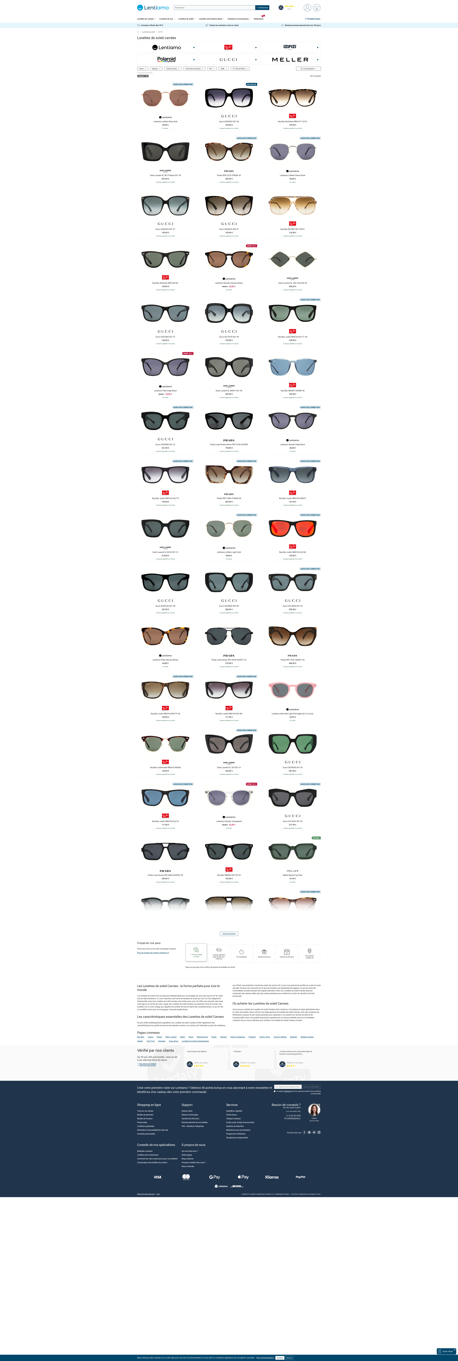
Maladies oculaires (145, 1151)
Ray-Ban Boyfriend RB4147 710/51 (292, 122)
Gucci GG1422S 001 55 (292, 821)
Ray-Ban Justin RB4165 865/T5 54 (165, 714)
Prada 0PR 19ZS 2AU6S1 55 (292, 660)
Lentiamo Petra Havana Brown (165, 660)
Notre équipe (187, 1155)
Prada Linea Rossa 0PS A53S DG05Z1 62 (228, 660)
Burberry (293, 1037)
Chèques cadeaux (233, 1118)
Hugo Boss (173, 1041)
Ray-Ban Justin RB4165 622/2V (165, 821)
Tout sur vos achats (145, 1111)
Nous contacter (188, 1166)
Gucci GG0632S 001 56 (229, 122)
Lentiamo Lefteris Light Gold (229, 552)
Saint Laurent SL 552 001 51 (229, 767)
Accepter (280, 1358)
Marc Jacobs (171, 1037)
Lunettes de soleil (148, 32)
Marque (155, 69)
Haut (158, 1194)
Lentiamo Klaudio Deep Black (292, 445)
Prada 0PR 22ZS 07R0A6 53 (229, 175)
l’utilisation (288, 1091)
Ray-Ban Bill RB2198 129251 (293, 229)
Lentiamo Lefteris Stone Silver (292, 175)
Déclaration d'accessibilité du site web (152, 1130)
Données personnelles (146, 1134)
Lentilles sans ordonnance (148, 1155)
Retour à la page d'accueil (145, 1194)
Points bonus (231, 1115)
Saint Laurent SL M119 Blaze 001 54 (165, 175)
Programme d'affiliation (236, 1134)
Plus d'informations (265, 1357)
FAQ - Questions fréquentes (193, 1126)
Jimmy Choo (264, 1037)
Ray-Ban (140, 1037)
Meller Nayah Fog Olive (292, 875)
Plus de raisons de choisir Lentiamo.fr (153, 952)
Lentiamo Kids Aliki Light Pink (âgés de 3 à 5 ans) (292, 714)
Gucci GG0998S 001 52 (165, 445)
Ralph (182, 1037)
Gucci (191, 1037)
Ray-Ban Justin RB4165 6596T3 (292, 498)
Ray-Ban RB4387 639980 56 (292, 391)
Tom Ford (150, 1041)
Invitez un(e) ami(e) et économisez (240, 1122)
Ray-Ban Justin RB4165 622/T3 (165, 498)
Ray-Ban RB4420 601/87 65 (229, 875)
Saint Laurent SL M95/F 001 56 (229, 391)
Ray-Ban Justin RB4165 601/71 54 (292, 337)
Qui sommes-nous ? (190, 1151)
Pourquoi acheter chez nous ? (194, 1162)
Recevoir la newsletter (311, 1087)
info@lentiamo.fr (294, 1118)
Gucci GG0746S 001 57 (165, 337)
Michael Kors (202, 1037)
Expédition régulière (234, 1111)
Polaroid (252, 1037)
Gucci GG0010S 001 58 (165, 606)
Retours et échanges (190, 1115)
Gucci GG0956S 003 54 (229, 606)
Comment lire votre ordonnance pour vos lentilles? (157, 1158)
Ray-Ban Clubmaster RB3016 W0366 (165, 767)
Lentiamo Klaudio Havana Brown (229, 283)
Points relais (142, 1122)
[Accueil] (138, 32)
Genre (141, 69)
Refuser (289, 1358)
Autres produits (229, 934)
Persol (159, 1037)
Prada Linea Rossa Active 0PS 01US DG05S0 (229, 445)
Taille (223, 69)
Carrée (141, 76)
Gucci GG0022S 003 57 (229, 229)
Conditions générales (145, 1126)
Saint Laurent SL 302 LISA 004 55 (292, 283)
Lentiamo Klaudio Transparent (229, 821)
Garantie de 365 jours (190, 1118)
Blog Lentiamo (188, 1158)
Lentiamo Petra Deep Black (165, 391)
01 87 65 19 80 (295, 1115)
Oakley (140, 1041)
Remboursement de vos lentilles (195, 1122)
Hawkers (161, 1041)
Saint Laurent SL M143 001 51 (165, 552)
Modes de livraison (145, 1118)
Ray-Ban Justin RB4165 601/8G (229, 714)
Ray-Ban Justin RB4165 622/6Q (292, 552)
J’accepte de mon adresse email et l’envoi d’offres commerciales (298, 1092)
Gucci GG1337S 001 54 (229, 337)
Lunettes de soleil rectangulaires (195, 1041)
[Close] (454, 1349)
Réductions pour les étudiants (238, 1130)
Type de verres (171, 69)
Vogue (150, 1037)
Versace (223, 1037)
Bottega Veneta (307, 1037)
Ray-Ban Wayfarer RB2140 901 (165, 283)
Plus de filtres (240, 69)
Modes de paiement (145, 1115)
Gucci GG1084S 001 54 (292, 606)
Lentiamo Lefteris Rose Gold (165, 122)
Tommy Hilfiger (279, 1037)
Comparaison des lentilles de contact (152, 1162)
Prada (213, 1037)
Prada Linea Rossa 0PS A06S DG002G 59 (165, 875)
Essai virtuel (448, 1351)
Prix (210, 69)
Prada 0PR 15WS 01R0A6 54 (229, 498)
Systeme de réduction (235, 1126)
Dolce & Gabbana (237, 1037)
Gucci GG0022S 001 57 (165, 229)
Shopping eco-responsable (237, 1137)
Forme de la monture (193, 69)
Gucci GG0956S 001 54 (292, 767)
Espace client (187, 1111)
